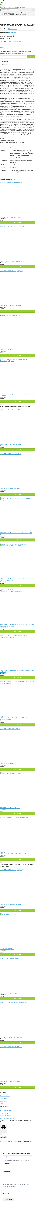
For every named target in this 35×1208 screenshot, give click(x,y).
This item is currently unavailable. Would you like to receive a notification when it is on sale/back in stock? (16, 52)
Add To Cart (17, 222)
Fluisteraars (12, 29)
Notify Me (31, 57)
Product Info (5, 64)
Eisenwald (12, 32)
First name (6, 1164)
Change (2, 5)
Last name (6, 1172)
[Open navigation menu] (33, 10)
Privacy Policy (4, 1113)
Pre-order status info (5, 1110)
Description (5, 61)
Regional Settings (5, 1098)
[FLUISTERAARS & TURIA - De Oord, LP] (17, 18)
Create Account (4, 1101)
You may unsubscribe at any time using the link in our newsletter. (16, 1185)
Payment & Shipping (5, 1115)
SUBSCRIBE (8, 1199)
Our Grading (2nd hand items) (8, 1118)
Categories (11, 13)
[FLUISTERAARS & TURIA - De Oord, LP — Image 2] (5, 20)
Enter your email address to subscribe (16, 1153)
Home (5, 13)
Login (1, 1103)
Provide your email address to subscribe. (16, 1160)
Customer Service (5, 1096)
